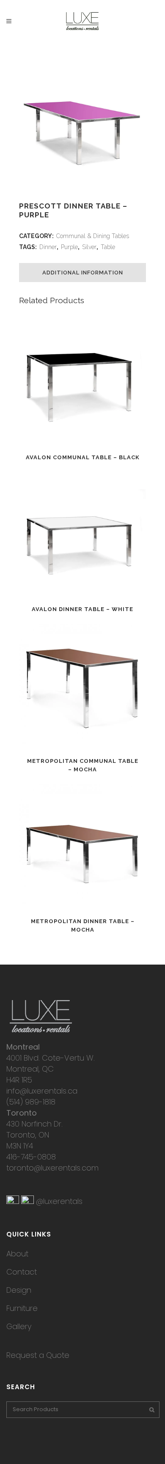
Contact (21, 1272)
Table (108, 247)
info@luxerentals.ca (41, 1091)
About (17, 1253)
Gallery (18, 1326)
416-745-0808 (31, 1156)
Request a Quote (37, 1355)
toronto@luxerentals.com (52, 1167)
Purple (69, 247)
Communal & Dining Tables (92, 236)
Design (18, 1290)
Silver (89, 247)
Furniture (22, 1308)
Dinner (48, 247)
